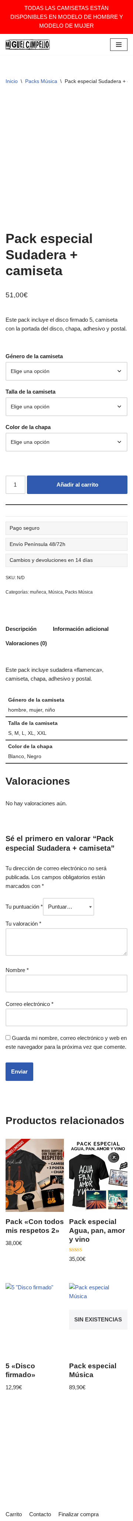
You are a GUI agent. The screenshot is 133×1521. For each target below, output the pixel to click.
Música (55, 592)
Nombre (17, 970)
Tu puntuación (24, 906)
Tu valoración (23, 923)
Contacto (40, 1514)
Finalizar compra (78, 1514)
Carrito (14, 1514)
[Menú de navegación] (118, 44)
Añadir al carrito (77, 484)
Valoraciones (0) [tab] (26, 643)
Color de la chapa (28, 427)
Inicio (12, 81)
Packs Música (41, 81)
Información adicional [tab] (81, 629)
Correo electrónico (30, 1004)
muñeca (38, 592)
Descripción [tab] (21, 629)
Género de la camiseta (34, 356)
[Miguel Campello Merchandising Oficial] (28, 44)
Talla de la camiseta (30, 391)
